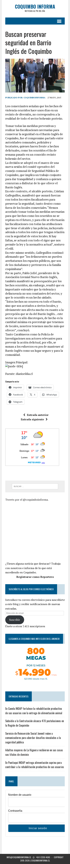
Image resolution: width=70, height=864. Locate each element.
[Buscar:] (35, 486)
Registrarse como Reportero (35, 577)
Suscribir (14, 620)
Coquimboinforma (34, 97)
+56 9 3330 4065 (43, 857)
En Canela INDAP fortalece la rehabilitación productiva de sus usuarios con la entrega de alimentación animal (33, 711)
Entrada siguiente (32, 419)
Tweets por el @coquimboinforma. (26, 499)
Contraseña (15, 810)
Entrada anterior (38, 415)
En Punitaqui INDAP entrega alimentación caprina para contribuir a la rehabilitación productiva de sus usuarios (34, 765)
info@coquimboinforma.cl (19, 857)
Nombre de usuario (19, 794)
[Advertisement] (33, 531)
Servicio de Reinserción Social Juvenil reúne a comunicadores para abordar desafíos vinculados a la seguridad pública (33, 737)
